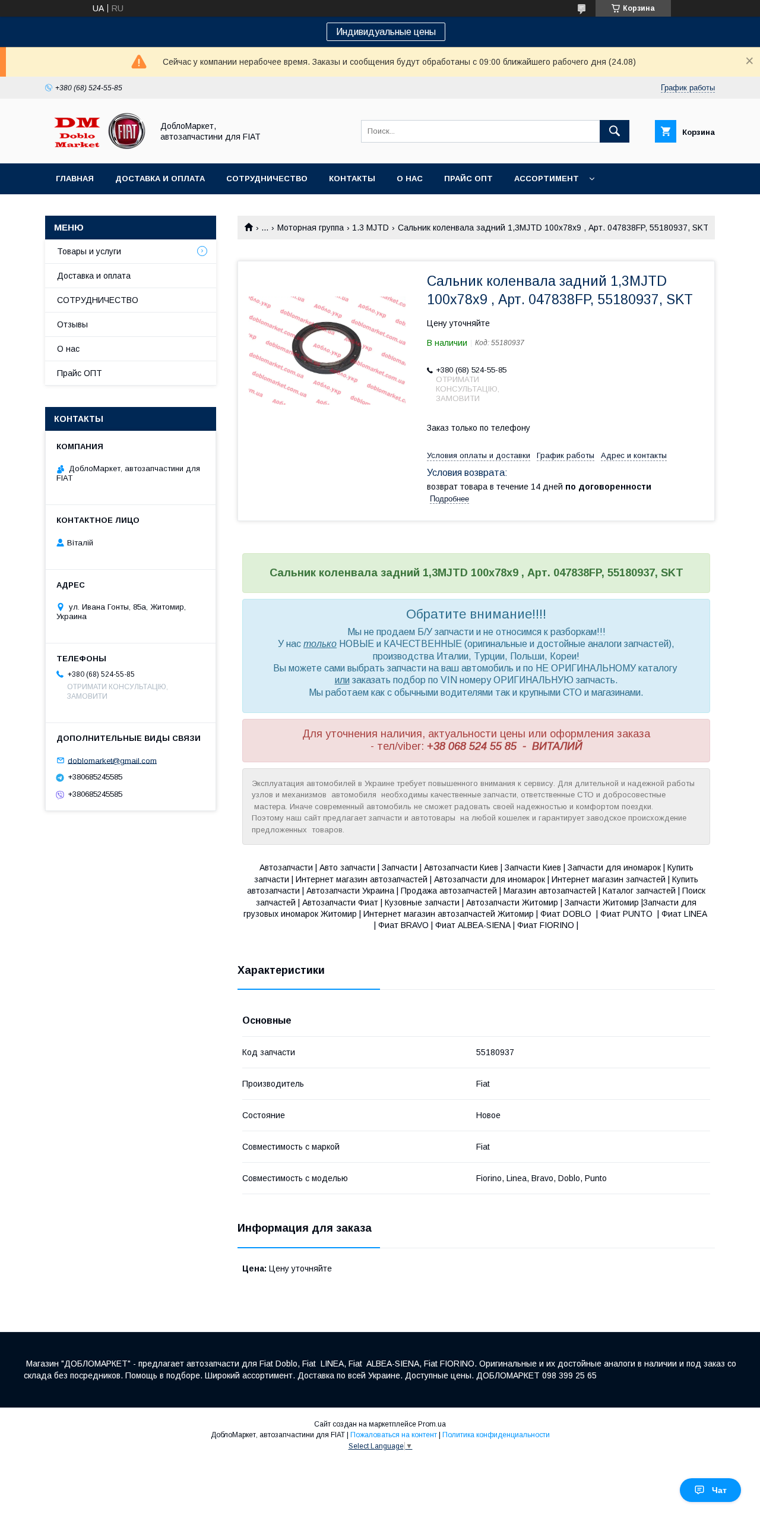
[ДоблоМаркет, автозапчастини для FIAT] (95, 148)
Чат (719, 1490)
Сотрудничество (267, 178)
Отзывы (72, 324)
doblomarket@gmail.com (112, 760)
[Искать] (614, 131)
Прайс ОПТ (468, 178)
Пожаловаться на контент (393, 1435)
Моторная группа (310, 227)
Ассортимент (546, 178)
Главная (75, 178)
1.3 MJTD (370, 227)
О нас (410, 178)
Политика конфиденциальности (496, 1435)
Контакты (352, 178)
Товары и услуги (89, 251)
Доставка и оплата (160, 178)
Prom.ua (432, 1424)
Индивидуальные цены (386, 32)
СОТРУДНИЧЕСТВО (97, 300)
